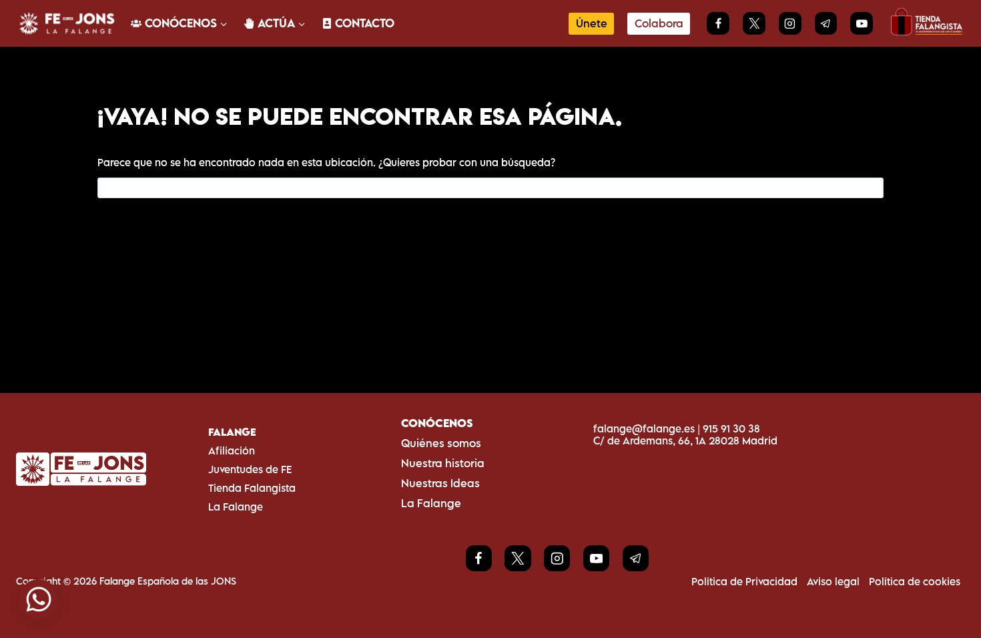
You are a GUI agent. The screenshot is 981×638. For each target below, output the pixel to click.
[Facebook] (718, 23)
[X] (754, 23)
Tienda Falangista (252, 488)
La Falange (235, 507)
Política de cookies (914, 581)
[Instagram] (790, 23)
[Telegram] (826, 23)
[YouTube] (861, 23)
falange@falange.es (644, 428)
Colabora (659, 23)
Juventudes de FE (250, 469)
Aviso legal (833, 581)
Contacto (364, 23)
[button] (39, 599)
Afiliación (231, 450)
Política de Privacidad (744, 581)
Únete (591, 23)
